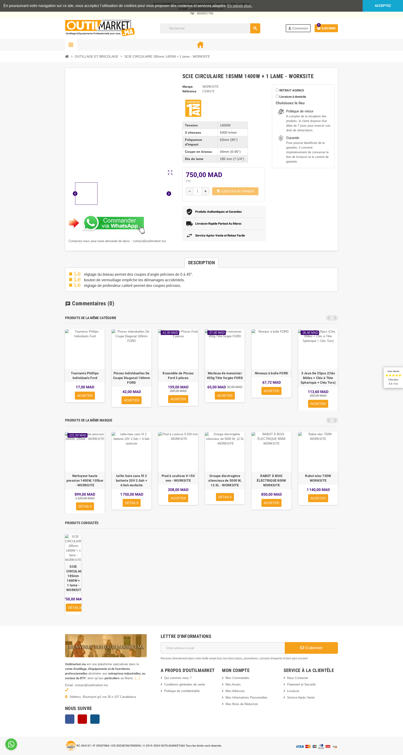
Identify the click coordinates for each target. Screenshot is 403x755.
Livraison (293, 691)
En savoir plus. (239, 6)
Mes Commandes (237, 678)
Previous (329, 318)
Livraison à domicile (292, 96)
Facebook (69, 719)
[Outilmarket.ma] (100, 28)
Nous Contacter (297, 678)
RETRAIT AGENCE (291, 90)
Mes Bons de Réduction (242, 704)
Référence (189, 91)
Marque (187, 86)
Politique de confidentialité (182, 691)
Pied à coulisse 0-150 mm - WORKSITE (178, 478)
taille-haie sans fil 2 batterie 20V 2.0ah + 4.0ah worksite (131, 480)
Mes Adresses (235, 691)
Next (335, 318)
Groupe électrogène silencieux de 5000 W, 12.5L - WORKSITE (224, 480)
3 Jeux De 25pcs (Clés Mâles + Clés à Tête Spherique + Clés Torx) (318, 377)
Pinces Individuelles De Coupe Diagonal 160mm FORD (131, 377)
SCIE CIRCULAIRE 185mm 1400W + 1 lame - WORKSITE (73, 578)
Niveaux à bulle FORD (271, 373)
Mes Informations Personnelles (247, 697)
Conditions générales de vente (184, 684)
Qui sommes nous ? (177, 678)
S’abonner (313, 648)
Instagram (95, 719)
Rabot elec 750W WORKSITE (318, 478)
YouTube (82, 719)
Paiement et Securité (301, 684)
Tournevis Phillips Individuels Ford (85, 375)
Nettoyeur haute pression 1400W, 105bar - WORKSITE (84, 480)
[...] (137, 678)
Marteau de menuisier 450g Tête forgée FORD (225, 375)
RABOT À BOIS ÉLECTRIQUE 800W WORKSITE (271, 480)
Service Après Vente (301, 697)
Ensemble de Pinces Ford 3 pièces (178, 375)
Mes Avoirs (233, 684)
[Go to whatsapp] (11, 744)
